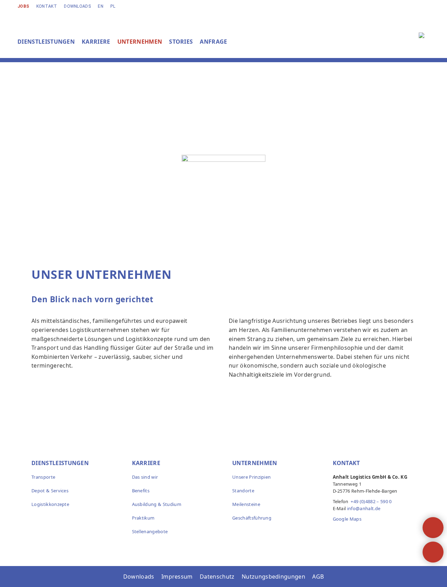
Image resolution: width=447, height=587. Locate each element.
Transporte (43, 477)
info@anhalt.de (363, 508)
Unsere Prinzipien (251, 477)
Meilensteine (246, 504)
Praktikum (143, 518)
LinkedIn (370, 533)
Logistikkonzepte (50, 504)
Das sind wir (145, 477)
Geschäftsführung (251, 518)
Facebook (340, 533)
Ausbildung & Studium (156, 504)
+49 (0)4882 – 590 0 (371, 501)
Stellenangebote (150, 531)
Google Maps (347, 519)
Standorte (243, 490)
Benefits (141, 490)
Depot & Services (49, 490)
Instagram (355, 533)
